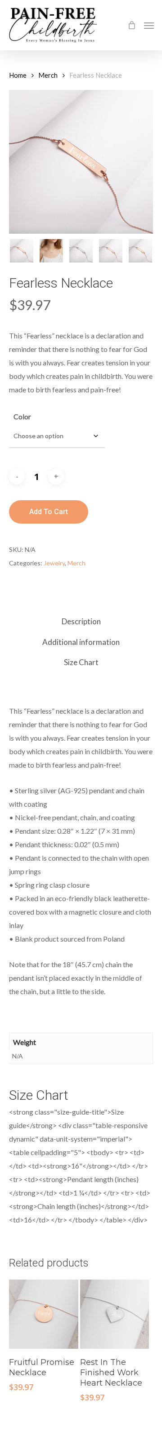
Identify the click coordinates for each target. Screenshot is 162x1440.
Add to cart (48, 511)
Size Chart (81, 662)
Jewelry (54, 563)
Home (18, 75)
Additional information (81, 642)
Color (22, 416)
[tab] (81, 621)
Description (81, 621)
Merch (48, 75)
